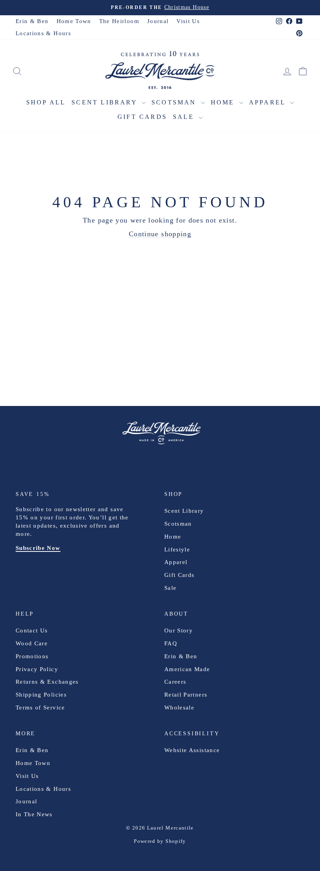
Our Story (178, 630)
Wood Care (32, 643)
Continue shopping (160, 234)
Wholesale (179, 707)
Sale (185, 116)
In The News (34, 814)
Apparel (268, 102)
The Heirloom (119, 21)
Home (224, 102)
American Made (187, 669)
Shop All (46, 102)
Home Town (74, 21)
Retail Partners (185, 694)
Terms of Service (40, 707)
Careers (175, 682)
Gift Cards (142, 116)
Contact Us (32, 630)
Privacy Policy (37, 669)
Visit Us (188, 21)
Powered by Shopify (160, 841)
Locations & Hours (43, 33)
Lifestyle (177, 549)
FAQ (170, 643)
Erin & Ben (32, 21)
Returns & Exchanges (47, 682)
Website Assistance (192, 750)
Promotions (32, 656)
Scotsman (175, 102)
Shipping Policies (41, 694)
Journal (158, 21)
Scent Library (105, 102)
